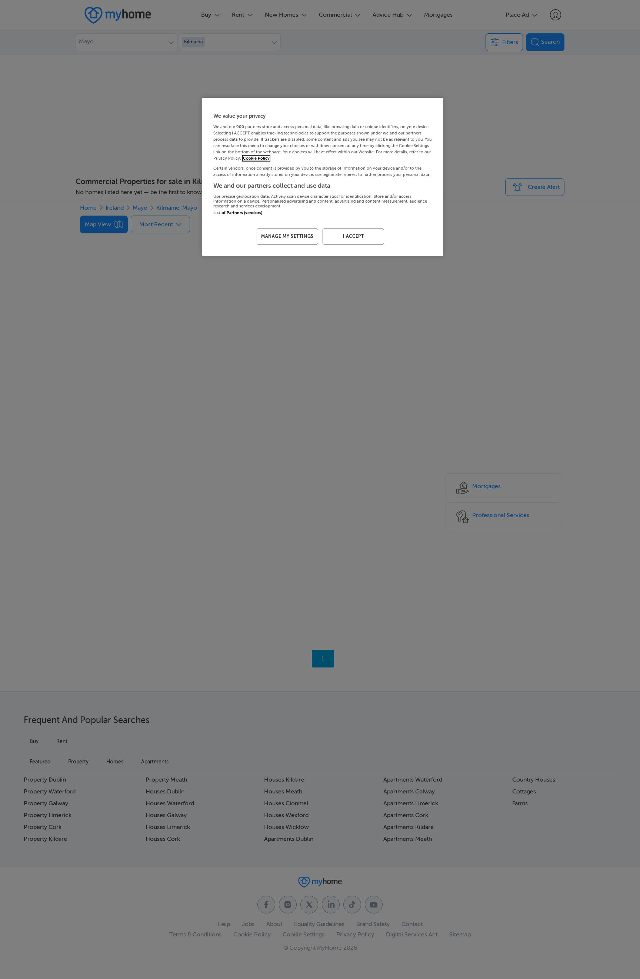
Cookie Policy (256, 158)
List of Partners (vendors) (237, 212)
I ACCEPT (353, 236)
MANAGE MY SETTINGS (287, 236)
